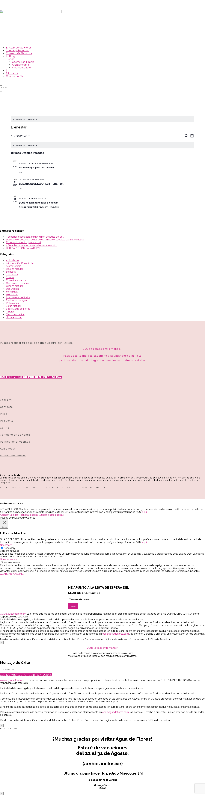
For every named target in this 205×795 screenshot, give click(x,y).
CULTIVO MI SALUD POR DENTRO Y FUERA (30, 377)
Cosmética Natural (16, 280)
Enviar (73, 606)
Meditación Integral (16, 300)
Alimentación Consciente (20, 263)
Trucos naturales (15, 314)
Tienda (10, 59)
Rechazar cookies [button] (29, 514)
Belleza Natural (14, 268)
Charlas (10, 277)
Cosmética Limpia (23, 61)
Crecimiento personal (18, 283)
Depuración (12, 288)
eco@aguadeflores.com (115, 712)
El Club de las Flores (19, 47)
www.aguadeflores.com (13, 680)
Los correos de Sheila (18, 297)
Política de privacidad (15, 441)
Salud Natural (13, 306)
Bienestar (11, 271)
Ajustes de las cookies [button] (51, 514)
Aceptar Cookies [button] (9, 514)
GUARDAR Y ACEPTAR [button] (13, 573)
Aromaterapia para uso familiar (36, 167)
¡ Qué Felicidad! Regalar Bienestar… (39, 202)
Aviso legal (7, 448)
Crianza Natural (14, 286)
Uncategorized (14, 317)
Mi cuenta (12, 73)
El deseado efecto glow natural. (23, 242)
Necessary (9, 548)
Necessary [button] (6, 545)
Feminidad (12, 291)
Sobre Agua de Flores (18, 308)
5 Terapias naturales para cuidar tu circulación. (31, 245)
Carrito (4, 427)
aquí (144, 512)
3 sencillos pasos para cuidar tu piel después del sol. (35, 236)
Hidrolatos (12, 294)
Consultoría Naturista (19, 53)
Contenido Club (15, 76)
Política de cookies (13, 455)
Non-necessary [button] (8, 559)
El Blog (10, 56)
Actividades (12, 260)
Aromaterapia (20, 64)
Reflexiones (12, 303)
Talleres (10, 311)
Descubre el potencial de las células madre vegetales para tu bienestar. (45, 239)
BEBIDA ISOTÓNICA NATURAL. (23, 248)
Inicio (4, 413)
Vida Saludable (21, 67)
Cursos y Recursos (17, 50)
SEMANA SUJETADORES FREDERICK (41, 184)
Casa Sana (12, 274)
